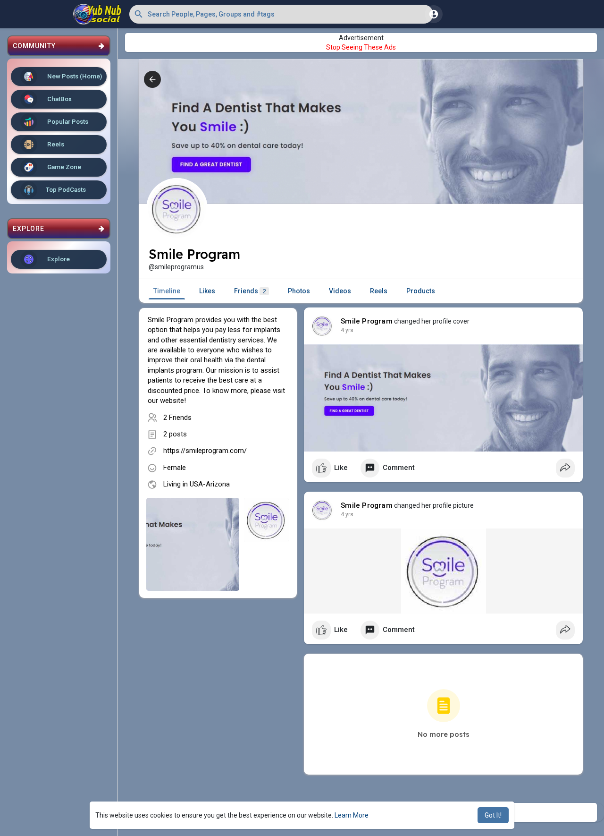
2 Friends (177, 417)
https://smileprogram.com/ (205, 450)
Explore (58, 259)
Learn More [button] (352, 815)
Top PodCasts (66, 189)
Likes (207, 291)
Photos (299, 291)
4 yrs (347, 330)
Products (420, 291)
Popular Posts (67, 121)
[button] (281, 14)
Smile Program (367, 321)
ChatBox (59, 98)
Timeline (166, 291)
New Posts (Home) (74, 76)
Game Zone (63, 167)
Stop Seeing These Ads (361, 47)
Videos (340, 291)
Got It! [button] (493, 815)
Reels (55, 144)
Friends (250, 291)
